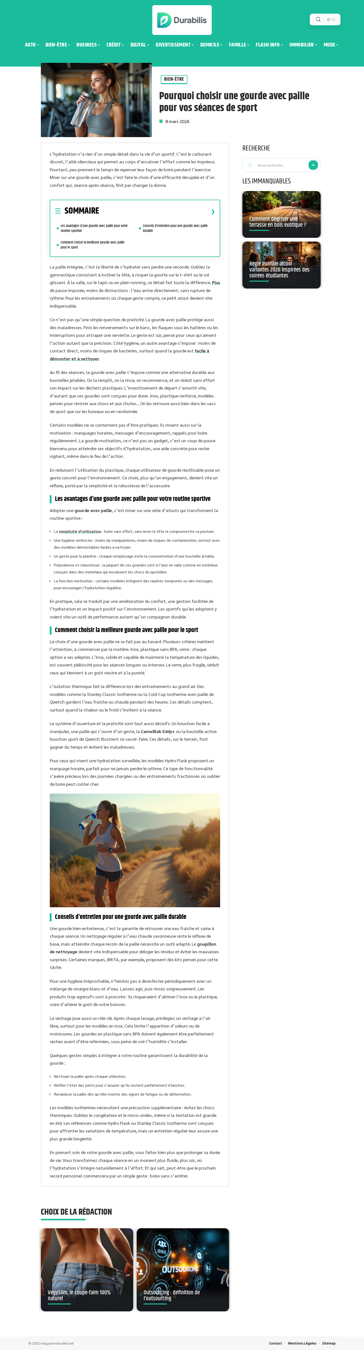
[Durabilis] (182, 20)
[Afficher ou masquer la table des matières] (157, 211)
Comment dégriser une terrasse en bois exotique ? (277, 222)
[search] (318, 19)
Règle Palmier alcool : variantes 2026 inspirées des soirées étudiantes (279, 269)
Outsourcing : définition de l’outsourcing (172, 1295)
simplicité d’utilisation (80, 531)
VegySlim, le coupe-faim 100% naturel (79, 1295)
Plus (216, 282)
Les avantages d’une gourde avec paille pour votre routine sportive (94, 228)
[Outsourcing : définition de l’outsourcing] (183, 1269)
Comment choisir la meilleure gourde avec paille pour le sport (93, 245)
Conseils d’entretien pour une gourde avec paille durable (175, 228)
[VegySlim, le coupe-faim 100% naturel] (87, 1269)
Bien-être (174, 79)
